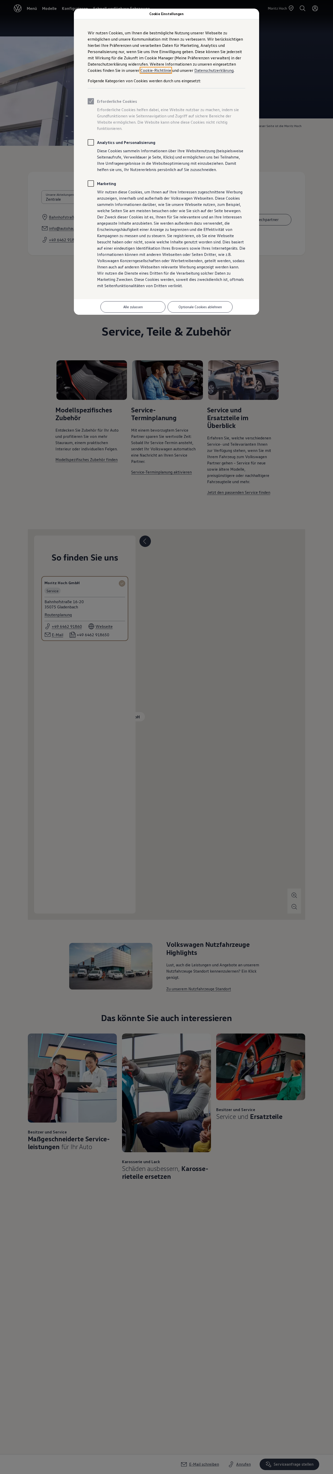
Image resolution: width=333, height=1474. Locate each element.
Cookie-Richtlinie (155, 70)
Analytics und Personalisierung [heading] (126, 142)
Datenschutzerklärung (214, 70)
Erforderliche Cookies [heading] (117, 101)
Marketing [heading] (106, 183)
